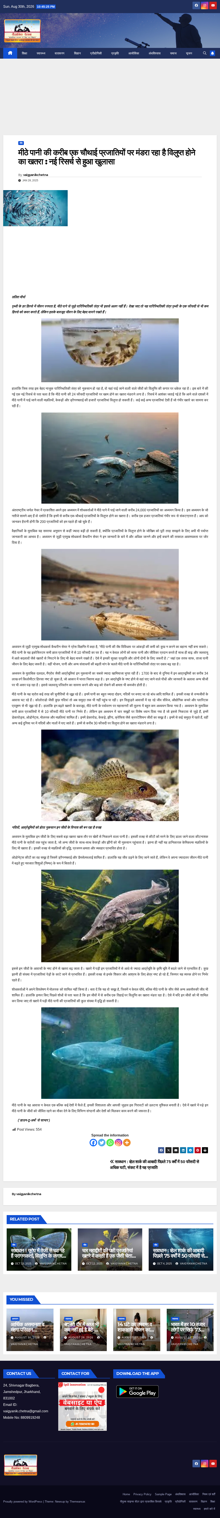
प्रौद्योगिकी (96, 53)
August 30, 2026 (28, 1337)
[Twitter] (101, 1142)
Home (126, 1494)
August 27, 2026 (134, 1337)
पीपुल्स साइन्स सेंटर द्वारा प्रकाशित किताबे (140, 1501)
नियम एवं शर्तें (208, 1494)
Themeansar (77, 1501)
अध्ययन (15, 1319)
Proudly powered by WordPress (23, 1501)
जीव (21, 143)
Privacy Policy (142, 1494)
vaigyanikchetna (35, 175)
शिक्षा (24, 53)
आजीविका (133, 53)
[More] (127, 1142)
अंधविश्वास (155, 53)
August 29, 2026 (81, 1337)
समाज (173, 53)
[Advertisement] (110, 103)
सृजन (189, 53)
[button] (204, 53)
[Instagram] (118, 1142)
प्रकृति (115, 53)
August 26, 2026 (188, 1337)
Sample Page (163, 1494)
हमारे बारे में (209, 1508)
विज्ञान (77, 53)
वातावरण (60, 53)
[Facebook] (93, 1142)
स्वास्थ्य (41, 53)
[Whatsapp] (110, 1142)
